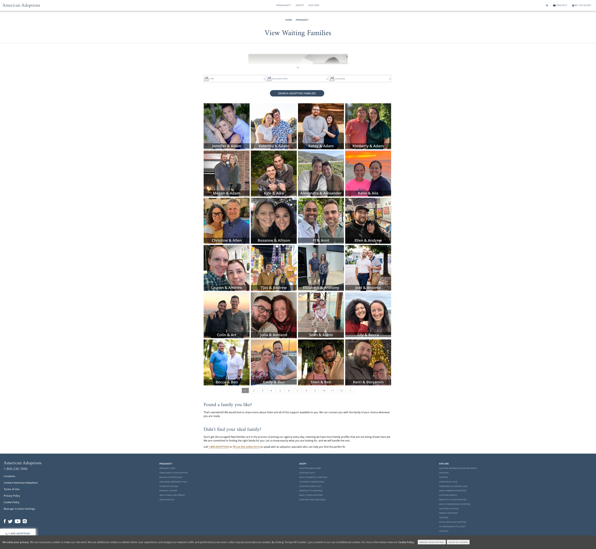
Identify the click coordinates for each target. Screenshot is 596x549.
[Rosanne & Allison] (274, 220)
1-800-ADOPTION (19, 533)
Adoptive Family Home (310, 468)
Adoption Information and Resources (458, 468)
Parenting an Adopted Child (453, 486)
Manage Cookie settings (432, 542)
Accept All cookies (458, 542)
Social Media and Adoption (452, 522)
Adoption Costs (307, 472)
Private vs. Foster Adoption (452, 499)
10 (324, 390)
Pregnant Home (167, 468)
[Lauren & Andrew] (227, 267)
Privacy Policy (12, 495)
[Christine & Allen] (227, 220)
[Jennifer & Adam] (227, 126)
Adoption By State (448, 481)
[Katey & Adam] (321, 126)
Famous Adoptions (448, 513)
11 (332, 390)
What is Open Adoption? (311, 495)
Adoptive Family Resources (312, 499)
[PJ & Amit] (321, 220)
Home (288, 19)
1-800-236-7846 (15, 469)
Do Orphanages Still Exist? (452, 526)
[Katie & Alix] (368, 173)
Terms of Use (11, 489)
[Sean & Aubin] (321, 315)
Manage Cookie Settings (19, 508)
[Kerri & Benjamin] (368, 362)
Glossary (443, 517)
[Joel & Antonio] (368, 267)
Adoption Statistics (449, 508)
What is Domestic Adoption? (313, 477)
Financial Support (168, 490)
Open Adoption (166, 499)
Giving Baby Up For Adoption (173, 472)
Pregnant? (283, 5)
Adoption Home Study (310, 486)
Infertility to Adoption (310, 490)
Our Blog (443, 531)
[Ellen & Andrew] (368, 220)
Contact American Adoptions (21, 482)
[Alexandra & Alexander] (321, 173)
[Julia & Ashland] (274, 315)
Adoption (444, 472)
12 (341, 390)
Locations (9, 476)
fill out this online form (246, 446)
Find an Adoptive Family (171, 477)
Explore (314, 5)
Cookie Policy (11, 502)
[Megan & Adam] (227, 173)
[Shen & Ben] (321, 362)
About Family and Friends (172, 495)
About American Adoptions (452, 490)
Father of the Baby (168, 486)
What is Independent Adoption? (455, 504)
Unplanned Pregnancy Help (173, 481)
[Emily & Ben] (274, 362)
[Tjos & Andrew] (274, 267)
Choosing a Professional (311, 481)
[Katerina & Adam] (274, 126)
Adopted (443, 477)
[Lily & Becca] (368, 313)
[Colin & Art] (227, 315)
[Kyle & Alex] (274, 173)
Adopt (300, 5)
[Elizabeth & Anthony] (321, 267)
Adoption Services (448, 495)
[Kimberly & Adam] (368, 126)
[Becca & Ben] (227, 362)
